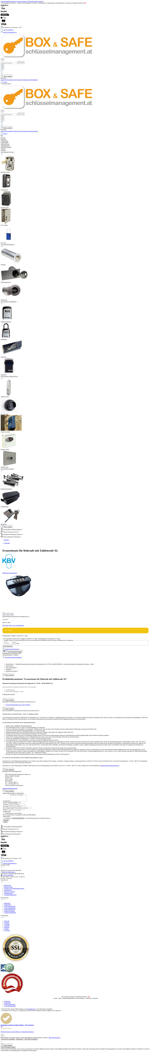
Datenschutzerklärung (18, 818)
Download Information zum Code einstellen (18, 705)
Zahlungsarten (26, 80)
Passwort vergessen (9, 891)
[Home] (75, 136)
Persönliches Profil (11, 80)
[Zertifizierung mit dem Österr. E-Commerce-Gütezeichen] (7, 972)
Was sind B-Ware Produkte (8, 1047)
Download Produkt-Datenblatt (12, 649)
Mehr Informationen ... (55, 1037)
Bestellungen (34, 80)
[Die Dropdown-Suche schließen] (23, 62)
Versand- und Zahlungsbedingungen (14, 888)
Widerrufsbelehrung (9, 909)
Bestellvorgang (8, 887)
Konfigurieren (19, 1039)
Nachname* (6, 806)
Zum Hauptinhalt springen (8, 1)
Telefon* (5, 810)
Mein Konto (7, 885)
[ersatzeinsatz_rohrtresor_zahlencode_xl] (18, 586)
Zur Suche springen (21, 1)
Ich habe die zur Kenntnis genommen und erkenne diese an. (28, 818)
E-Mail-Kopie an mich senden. (13, 813)
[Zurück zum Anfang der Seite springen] (2, 1035)
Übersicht (3, 80)
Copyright (7, 930)
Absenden (6, 820)
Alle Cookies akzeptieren (31, 1039)
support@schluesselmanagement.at (109, 765)
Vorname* (6, 804)
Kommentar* (6, 801)
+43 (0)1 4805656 (8, 875)
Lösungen (7, 924)
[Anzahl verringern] (5, 643)
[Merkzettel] (2, 71)
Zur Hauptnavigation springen (35, 1)
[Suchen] (19, 62)
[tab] (50, 664)
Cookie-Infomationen (10, 912)
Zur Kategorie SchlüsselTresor (9, 376)
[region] (75, 595)
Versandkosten (31, 1009)
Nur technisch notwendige (7, 1039)
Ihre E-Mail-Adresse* (9, 808)
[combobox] (9, 63)
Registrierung (8, 890)
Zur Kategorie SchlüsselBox (9, 301)
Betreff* (5, 793)
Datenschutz (7, 904)
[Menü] (2, 59)
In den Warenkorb (7, 646)
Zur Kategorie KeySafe (7, 152)
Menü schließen (7, 76)
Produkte (6, 922)
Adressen (19, 80)
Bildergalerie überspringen (9, 573)
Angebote (7, 925)
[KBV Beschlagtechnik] (75, 561)
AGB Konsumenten (9, 906)
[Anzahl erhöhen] (14, 643)
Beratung (6, 927)
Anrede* (5, 802)
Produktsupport (8, 893)
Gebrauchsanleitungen (10, 895)
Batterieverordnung (9, 911)
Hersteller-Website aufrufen (10, 788)
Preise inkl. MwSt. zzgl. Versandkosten (13, 625)
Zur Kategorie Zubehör (7, 469)
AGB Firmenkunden (10, 908)
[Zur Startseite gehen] (47, 57)
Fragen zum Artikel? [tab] (12, 671)
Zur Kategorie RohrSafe (7, 244)
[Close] (3, 612)
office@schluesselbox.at (9, 872)
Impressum (7, 903)
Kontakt (6, 929)
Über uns (6, 921)
